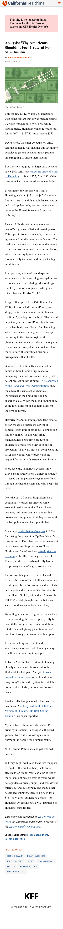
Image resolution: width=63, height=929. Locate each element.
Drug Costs (24, 866)
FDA (35, 866)
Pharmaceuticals (46, 861)
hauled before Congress (31, 531)
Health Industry (14, 861)
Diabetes (10, 866)
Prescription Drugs (16, 872)
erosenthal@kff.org (37, 835)
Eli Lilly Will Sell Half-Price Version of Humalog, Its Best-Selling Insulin (29, 711)
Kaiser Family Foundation (24, 826)
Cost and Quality (14, 856)
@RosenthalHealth (15, 838)
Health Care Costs (36, 856)
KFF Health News (33, 26)
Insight (30, 861)
